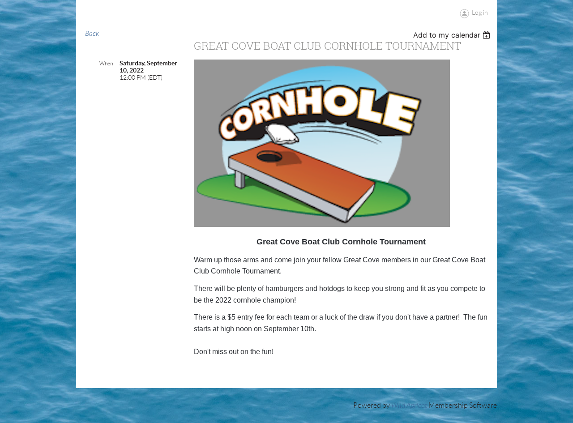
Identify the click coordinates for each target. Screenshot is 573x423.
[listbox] (452, 35)
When (106, 63)
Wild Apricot (409, 406)
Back (92, 34)
